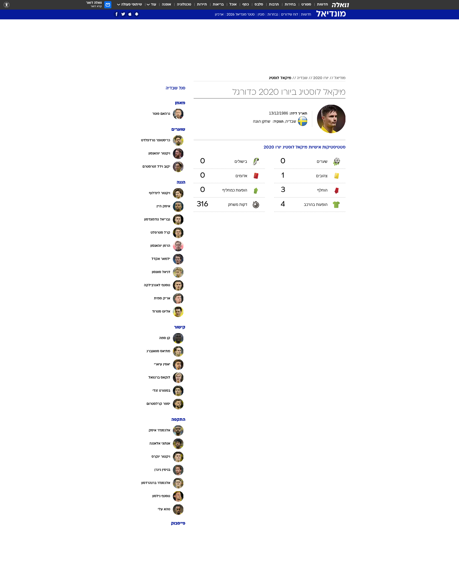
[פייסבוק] (117, 14)
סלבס (259, 4)
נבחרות (273, 14)
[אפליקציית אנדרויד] (137, 14)
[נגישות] (7, 5)
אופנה (166, 4)
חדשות (322, 4)
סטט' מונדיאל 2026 (241, 14)
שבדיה (302, 78)
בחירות (290, 4)
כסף (245, 4)
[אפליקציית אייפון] (130, 14)
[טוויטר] (123, 14)
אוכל (233, 4)
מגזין (261, 14)
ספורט (306, 4)
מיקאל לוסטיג (280, 78)
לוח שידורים (289, 14)
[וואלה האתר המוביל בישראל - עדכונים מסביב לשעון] (340, 4)
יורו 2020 (320, 78)
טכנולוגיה (184, 4)
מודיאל (339, 78)
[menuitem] (319, 4)
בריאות (218, 4)
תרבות (274, 4)
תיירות (202, 4)
